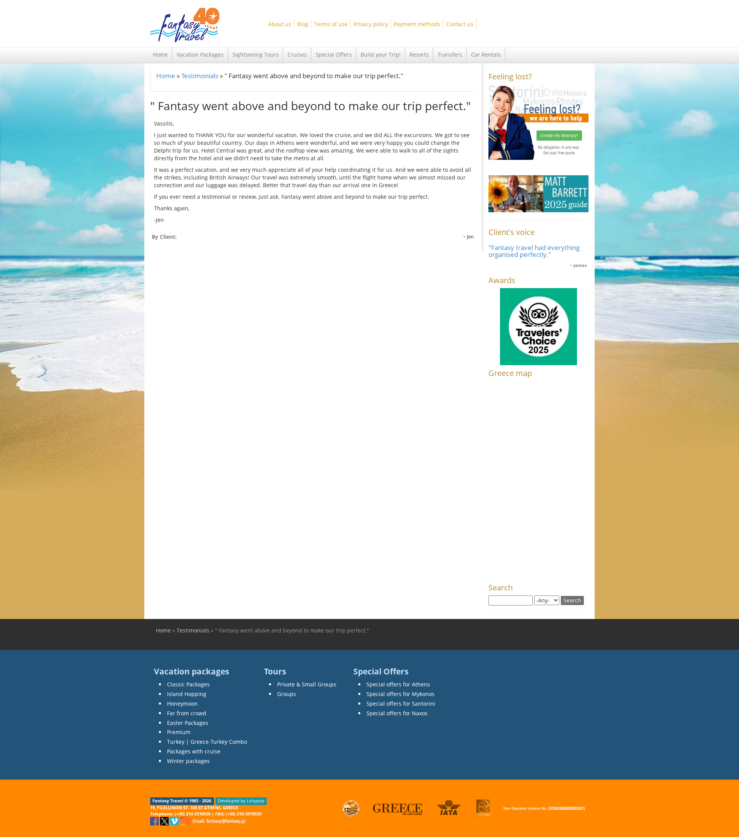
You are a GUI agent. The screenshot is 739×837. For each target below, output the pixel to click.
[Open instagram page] (185, 820)
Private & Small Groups (306, 684)
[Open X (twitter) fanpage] (165, 820)
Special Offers (334, 54)
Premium (179, 732)
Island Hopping (186, 694)
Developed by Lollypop (241, 801)
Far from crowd (186, 713)
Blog (302, 24)
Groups (286, 694)
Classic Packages (188, 684)
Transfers (450, 54)
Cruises (297, 54)
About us (279, 24)
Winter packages (188, 761)
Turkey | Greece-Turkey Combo (207, 741)
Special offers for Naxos (397, 713)
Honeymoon (182, 703)
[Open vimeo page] (175, 820)
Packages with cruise (194, 751)
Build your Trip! (381, 54)
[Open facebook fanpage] (155, 820)
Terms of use (331, 24)
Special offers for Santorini (400, 703)
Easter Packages (187, 722)
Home (160, 54)
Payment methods (417, 24)
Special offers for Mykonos (400, 694)
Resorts (419, 54)
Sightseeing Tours (255, 54)
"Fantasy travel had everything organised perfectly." (534, 251)
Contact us (459, 24)
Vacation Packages (200, 54)
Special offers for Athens (398, 684)
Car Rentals (486, 54)
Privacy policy (370, 24)
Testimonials (199, 75)
